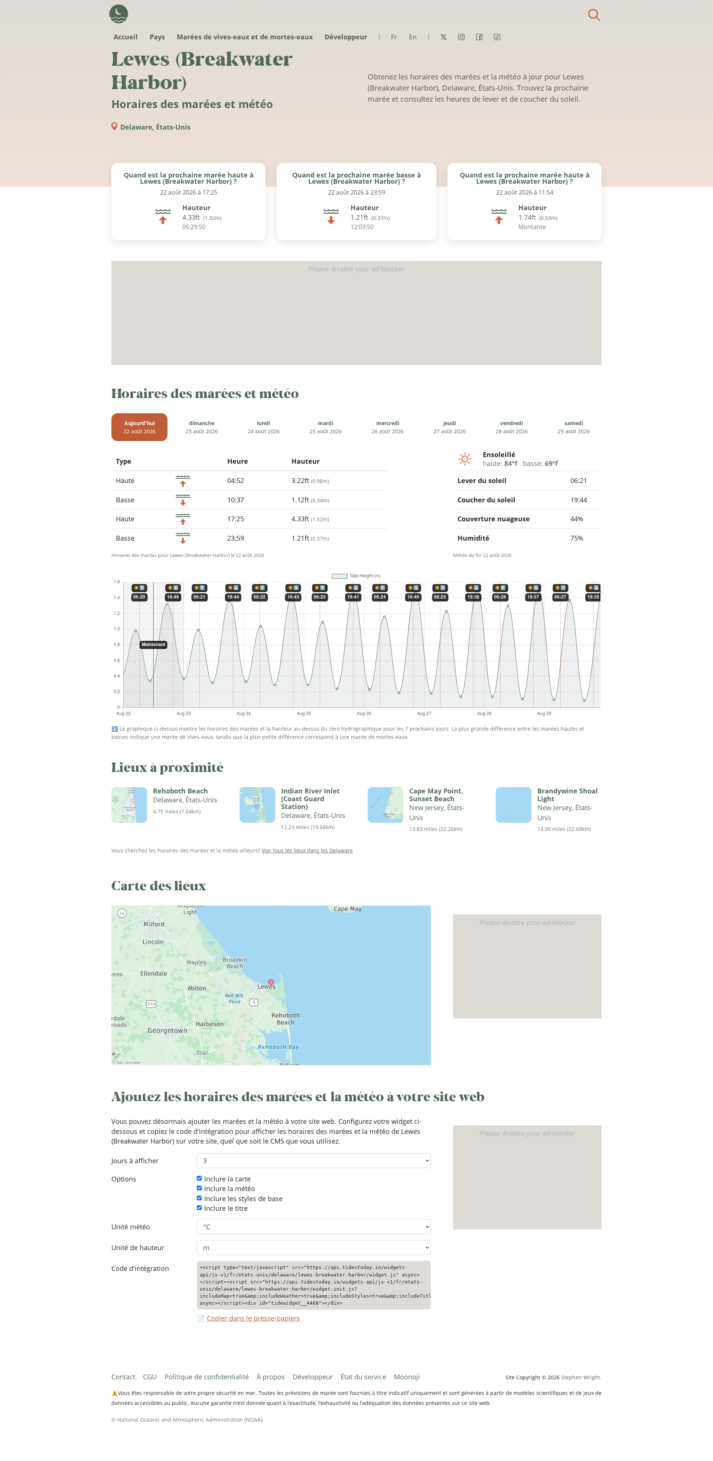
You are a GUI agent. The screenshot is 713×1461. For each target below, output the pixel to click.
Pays (157, 36)
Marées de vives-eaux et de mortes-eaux (245, 36)
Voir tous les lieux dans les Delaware (307, 850)
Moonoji (407, 1376)
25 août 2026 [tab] (326, 427)
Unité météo (130, 1226)
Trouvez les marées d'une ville (594, 15)
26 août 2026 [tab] (388, 427)
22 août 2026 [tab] (140, 427)
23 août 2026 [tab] (202, 427)
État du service (363, 1376)
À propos (271, 1376)
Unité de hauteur (137, 1247)
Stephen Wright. (581, 1377)
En (413, 36)
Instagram (461, 37)
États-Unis (173, 127)
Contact (123, 1376)
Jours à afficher (135, 1160)
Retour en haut (692, 1440)
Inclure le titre (226, 1208)
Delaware (136, 127)
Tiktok (497, 37)
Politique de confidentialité (207, 1376)
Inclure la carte (227, 1178)
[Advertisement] (356, 313)
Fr (394, 36)
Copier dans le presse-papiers (253, 1318)
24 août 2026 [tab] (264, 427)
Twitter (443, 37)
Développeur (346, 36)
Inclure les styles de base (243, 1198)
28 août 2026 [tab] (512, 427)
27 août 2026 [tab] (450, 427)
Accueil (126, 36)
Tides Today (119, 14)
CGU (150, 1376)
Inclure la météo (229, 1188)
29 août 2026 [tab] (574, 427)
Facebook (479, 37)
